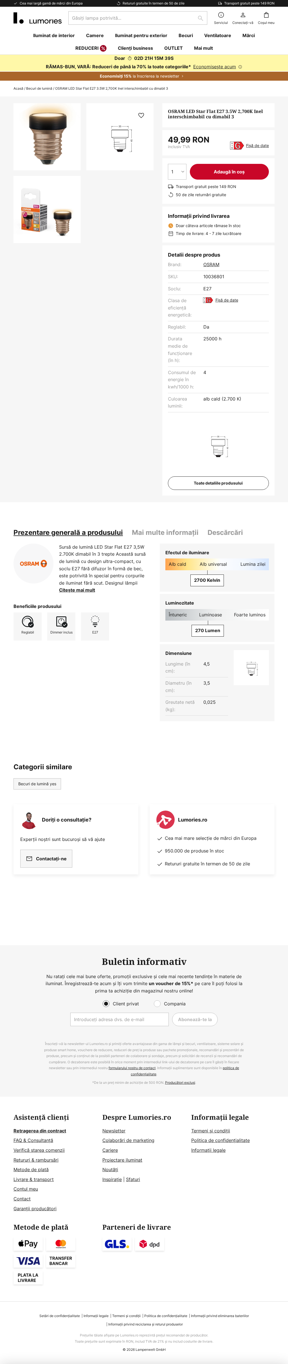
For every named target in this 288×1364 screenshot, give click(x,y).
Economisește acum (214, 67)
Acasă (18, 88)
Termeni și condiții (210, 1131)
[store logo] (38, 18)
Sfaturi (133, 1179)
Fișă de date (257, 145)
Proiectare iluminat (122, 1160)
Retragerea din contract (40, 1131)
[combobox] (138, 18)
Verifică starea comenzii (39, 1150)
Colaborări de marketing (128, 1140)
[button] (47, 209)
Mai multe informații (165, 532)
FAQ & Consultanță (33, 1140)
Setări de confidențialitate (59, 1315)
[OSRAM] (33, 563)
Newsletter (113, 1131)
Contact (22, 1199)
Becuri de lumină (39, 88)
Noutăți (110, 1169)
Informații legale (208, 1150)
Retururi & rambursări (36, 1160)
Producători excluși (180, 1082)
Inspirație (112, 1179)
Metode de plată (31, 1169)
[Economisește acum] (144, 68)
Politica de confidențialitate (220, 1140)
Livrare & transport (34, 1179)
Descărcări (225, 532)
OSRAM (211, 264)
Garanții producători (35, 1208)
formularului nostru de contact (132, 1068)
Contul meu (26, 1189)
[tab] (68, 532)
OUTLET (173, 48)
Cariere (110, 1150)
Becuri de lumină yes (37, 783)
